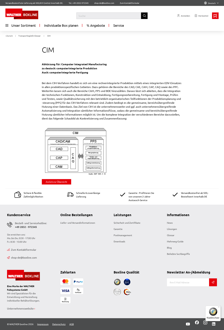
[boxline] (32, 14)
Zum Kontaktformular (129, 3)
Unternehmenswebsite (20, 308)
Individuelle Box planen (61, 25)
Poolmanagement (123, 235)
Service (118, 25)
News (170, 222)
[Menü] (219, 308)
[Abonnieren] (213, 282)
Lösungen (172, 228)
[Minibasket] (215, 15)
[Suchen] (144, 15)
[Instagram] (205, 323)
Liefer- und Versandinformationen (77, 222)
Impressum (43, 324)
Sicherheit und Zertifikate (127, 222)
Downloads (119, 241)
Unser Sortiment (23, 25)
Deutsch (212, 3)
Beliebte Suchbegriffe (178, 253)
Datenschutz (59, 324)
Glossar (170, 235)
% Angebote (96, 25)
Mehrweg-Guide (175, 241)
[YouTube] (188, 324)
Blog (169, 247)
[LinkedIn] (213, 324)
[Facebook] (197, 323)
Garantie (118, 228)
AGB (71, 324)
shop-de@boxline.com (24, 257)
